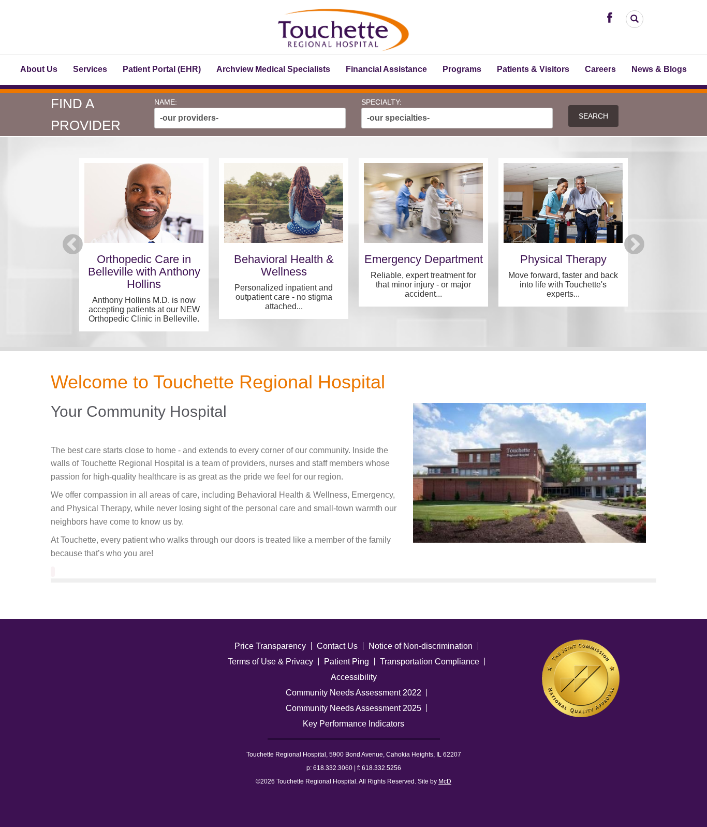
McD (444, 781)
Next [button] (634, 244)
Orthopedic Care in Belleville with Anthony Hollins (144, 272)
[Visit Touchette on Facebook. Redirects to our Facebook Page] (612, 16)
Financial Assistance (386, 69)
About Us (38, 69)
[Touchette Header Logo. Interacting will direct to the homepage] (344, 28)
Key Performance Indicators (353, 724)
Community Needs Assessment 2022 (353, 693)
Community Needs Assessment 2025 (353, 708)
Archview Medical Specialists (273, 69)
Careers (600, 69)
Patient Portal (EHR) (162, 69)
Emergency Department (423, 259)
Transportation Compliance (429, 661)
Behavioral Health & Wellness (284, 265)
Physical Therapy (563, 259)
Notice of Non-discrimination (421, 646)
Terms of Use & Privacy (270, 661)
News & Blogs (659, 69)
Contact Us (337, 646)
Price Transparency (270, 646)
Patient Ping (346, 661)
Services (90, 69)
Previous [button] (72, 244)
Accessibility (354, 677)
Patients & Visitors (533, 69)
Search (593, 116)
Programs (462, 69)
